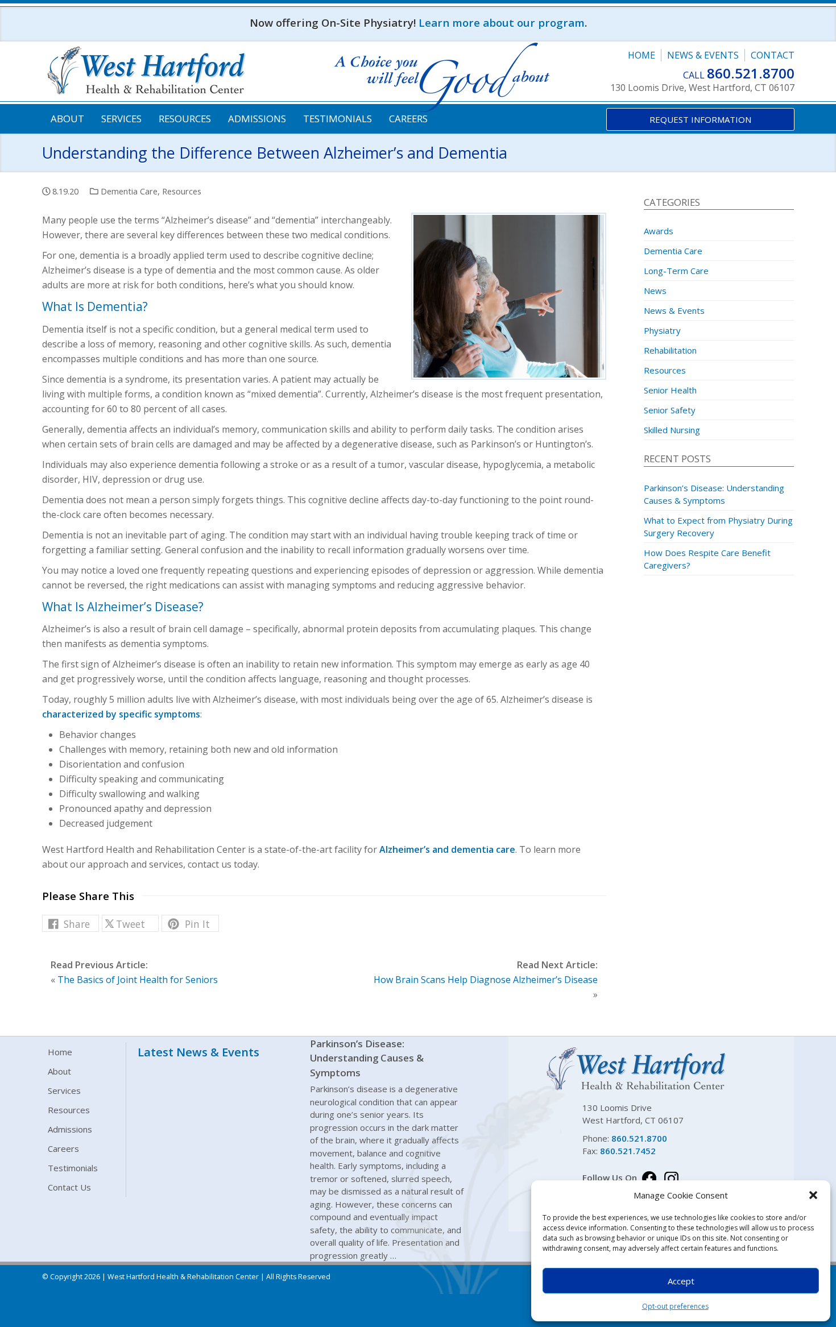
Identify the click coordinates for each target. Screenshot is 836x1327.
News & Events (703, 55)
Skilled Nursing (672, 430)
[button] (813, 1195)
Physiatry (662, 330)
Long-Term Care (676, 270)
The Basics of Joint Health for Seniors (137, 979)
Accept (681, 1281)
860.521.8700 (750, 73)
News (655, 290)
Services (121, 118)
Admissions (257, 118)
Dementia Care (129, 191)
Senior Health (670, 390)
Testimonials (337, 118)
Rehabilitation (670, 350)
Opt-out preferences (675, 1306)
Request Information (700, 119)
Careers (408, 118)
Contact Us (69, 1187)
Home (641, 55)
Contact (772, 55)
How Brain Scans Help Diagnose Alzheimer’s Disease (486, 979)
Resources (185, 118)
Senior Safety (670, 410)
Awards (658, 231)
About (67, 118)
